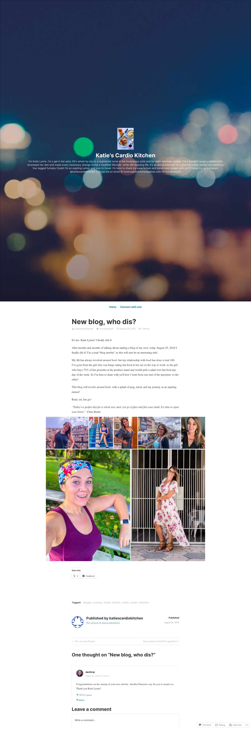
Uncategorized (106, 328)
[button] (67, 433)
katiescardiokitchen (84, 328)
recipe (125, 602)
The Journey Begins (83, 642)
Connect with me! (131, 307)
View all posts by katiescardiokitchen (103, 622)
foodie (107, 602)
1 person (89, 695)
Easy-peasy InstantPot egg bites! (160, 642)
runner (133, 602)
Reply (82, 700)
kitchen (116, 602)
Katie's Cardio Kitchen (125, 155)
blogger (87, 602)
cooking (97, 602)
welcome (144, 602)
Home (112, 307)
